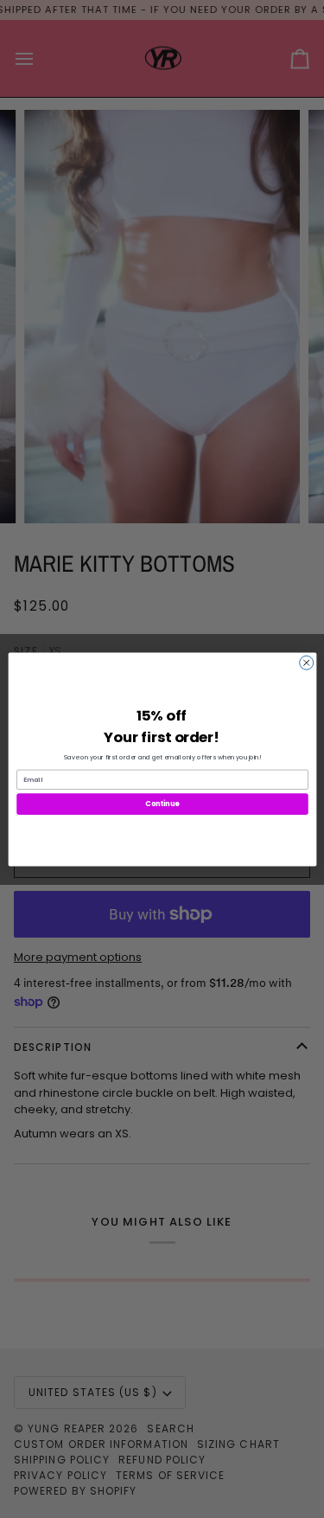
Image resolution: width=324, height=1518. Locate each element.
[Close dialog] (306, 662)
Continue (162, 803)
